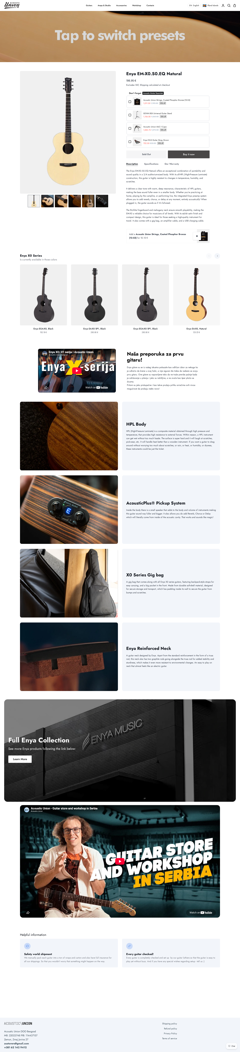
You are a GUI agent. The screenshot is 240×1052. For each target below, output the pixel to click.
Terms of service (169, 1038)
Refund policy (170, 1028)
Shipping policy (169, 1023)
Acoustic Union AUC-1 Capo (155, 126)
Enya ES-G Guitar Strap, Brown (156, 140)
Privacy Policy (170, 1033)
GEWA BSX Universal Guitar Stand (157, 113)
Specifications (151, 163)
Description (132, 163)
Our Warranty (172, 163)
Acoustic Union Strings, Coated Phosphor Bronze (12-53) (166, 100)
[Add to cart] (197, 236)
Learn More (20, 759)
